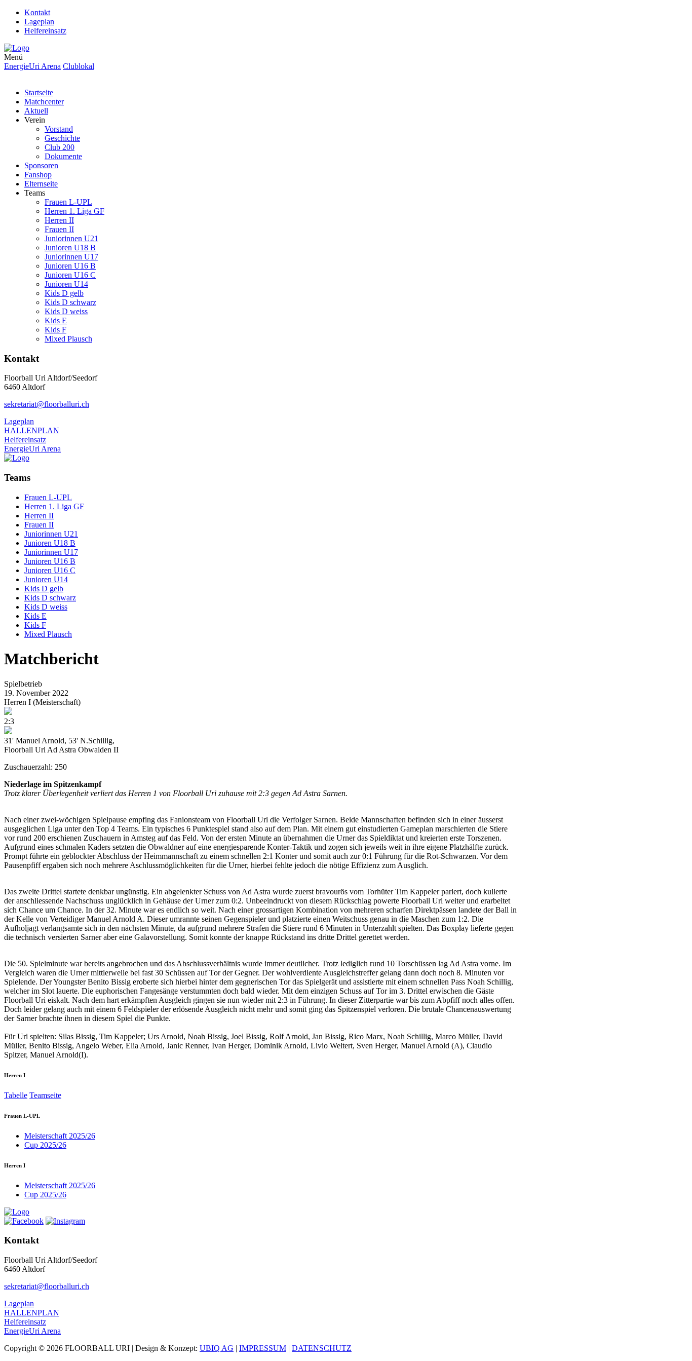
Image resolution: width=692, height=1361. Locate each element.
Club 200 (59, 147)
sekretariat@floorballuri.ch (46, 404)
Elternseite (41, 183)
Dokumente (63, 156)
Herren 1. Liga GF (74, 211)
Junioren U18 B (70, 247)
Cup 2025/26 (45, 1145)
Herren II (59, 220)
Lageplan (39, 21)
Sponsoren (41, 165)
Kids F (55, 329)
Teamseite (45, 1095)
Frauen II (59, 229)
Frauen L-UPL (68, 202)
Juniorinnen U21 (71, 238)
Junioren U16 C (70, 275)
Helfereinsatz (45, 30)
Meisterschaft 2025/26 (59, 1135)
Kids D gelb (64, 293)
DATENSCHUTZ (322, 1348)
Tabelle (15, 1095)
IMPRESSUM (262, 1348)
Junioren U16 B (70, 265)
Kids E (56, 320)
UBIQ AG (217, 1348)
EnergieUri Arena (32, 66)
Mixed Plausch (68, 338)
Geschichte (62, 138)
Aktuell (36, 110)
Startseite (38, 92)
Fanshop (38, 174)
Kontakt (37, 12)
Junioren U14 (66, 284)
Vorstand (59, 129)
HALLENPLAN (31, 430)
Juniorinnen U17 (71, 256)
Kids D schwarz (70, 302)
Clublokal (78, 66)
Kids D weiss (66, 311)
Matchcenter (44, 101)
